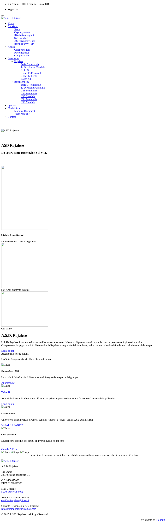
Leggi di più (7, 404)
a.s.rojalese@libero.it (12, 491)
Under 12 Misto (29, 76)
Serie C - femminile (31, 84)
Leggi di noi (7, 350)
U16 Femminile (29, 93)
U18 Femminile (29, 90)
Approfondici (8, 382)
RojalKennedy (21, 81)
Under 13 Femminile (31, 73)
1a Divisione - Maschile (33, 67)
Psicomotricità (21, 52)
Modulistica (14, 108)
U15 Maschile (28, 96)
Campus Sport (21, 55)
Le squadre (13, 58)
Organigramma (22, 32)
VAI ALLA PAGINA (12, 425)
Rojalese (18, 61)
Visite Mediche (22, 114)
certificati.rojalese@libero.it (15, 500)
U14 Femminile (29, 99)
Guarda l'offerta (9, 449)
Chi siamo (13, 26)
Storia (17, 29)
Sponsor (12, 105)
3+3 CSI (25, 70)
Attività (11, 46)
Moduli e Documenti (25, 111)
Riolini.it (160, 519)
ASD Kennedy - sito (24, 41)
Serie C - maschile (30, 64)
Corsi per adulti (22, 49)
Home (11, 23)
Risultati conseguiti (24, 35)
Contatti (12, 116)
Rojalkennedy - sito (24, 43)
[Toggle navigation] (2, 15)
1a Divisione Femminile (33, 87)
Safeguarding (21, 38)
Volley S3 (26, 78)
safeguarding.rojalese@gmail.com (18, 508)
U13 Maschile (28, 102)
